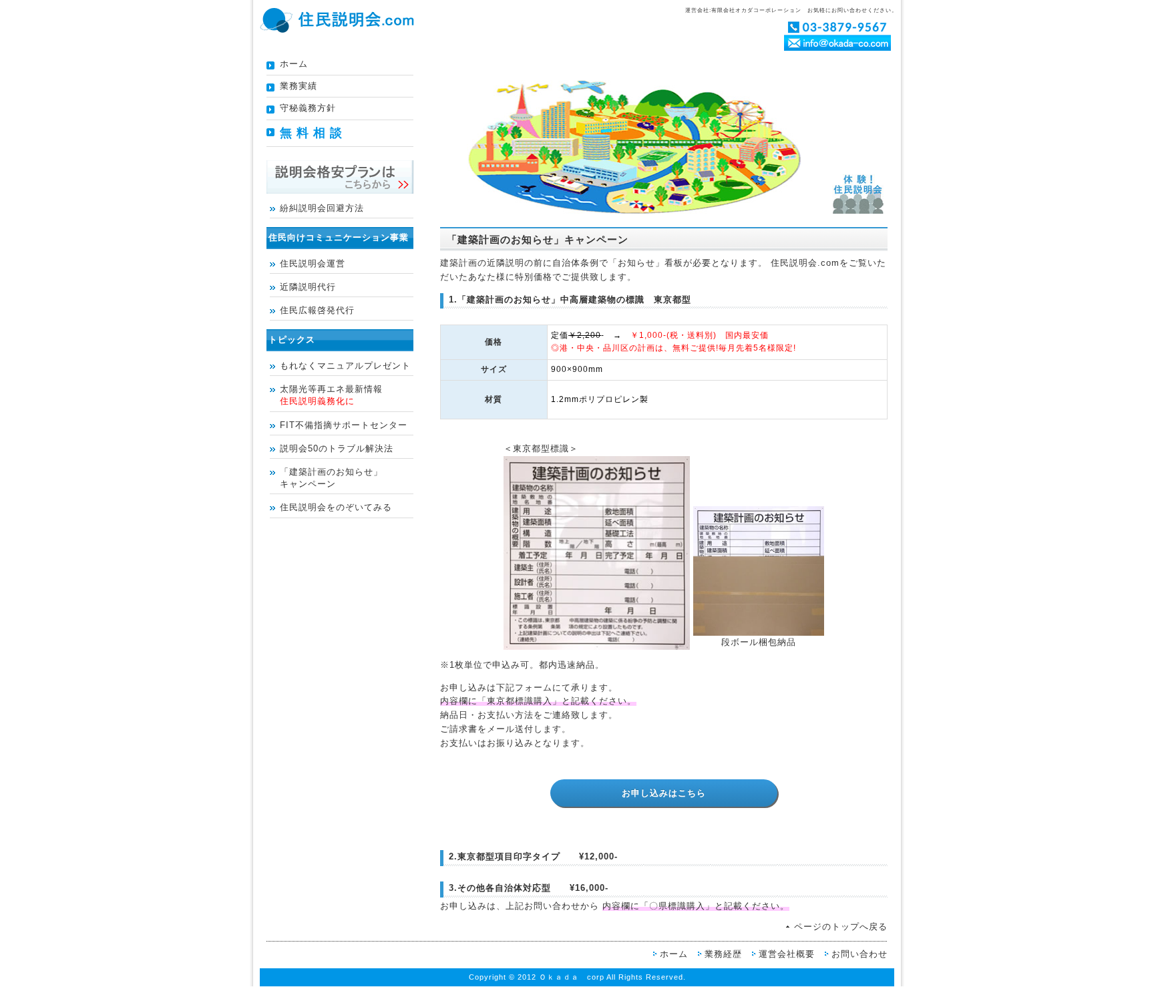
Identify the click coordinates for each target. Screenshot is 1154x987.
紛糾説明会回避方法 (322, 208)
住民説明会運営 (312, 263)
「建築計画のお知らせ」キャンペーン (331, 478)
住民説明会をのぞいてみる (336, 507)
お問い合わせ (859, 954)
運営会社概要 (787, 954)
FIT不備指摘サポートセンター (343, 425)
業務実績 (298, 86)
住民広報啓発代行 (317, 310)
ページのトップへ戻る (841, 927)
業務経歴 (723, 954)
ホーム (294, 64)
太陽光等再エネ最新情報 (331, 395)
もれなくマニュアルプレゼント (345, 366)
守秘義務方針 (308, 108)
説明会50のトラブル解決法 (336, 448)
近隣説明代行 (308, 287)
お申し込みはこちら (664, 792)
